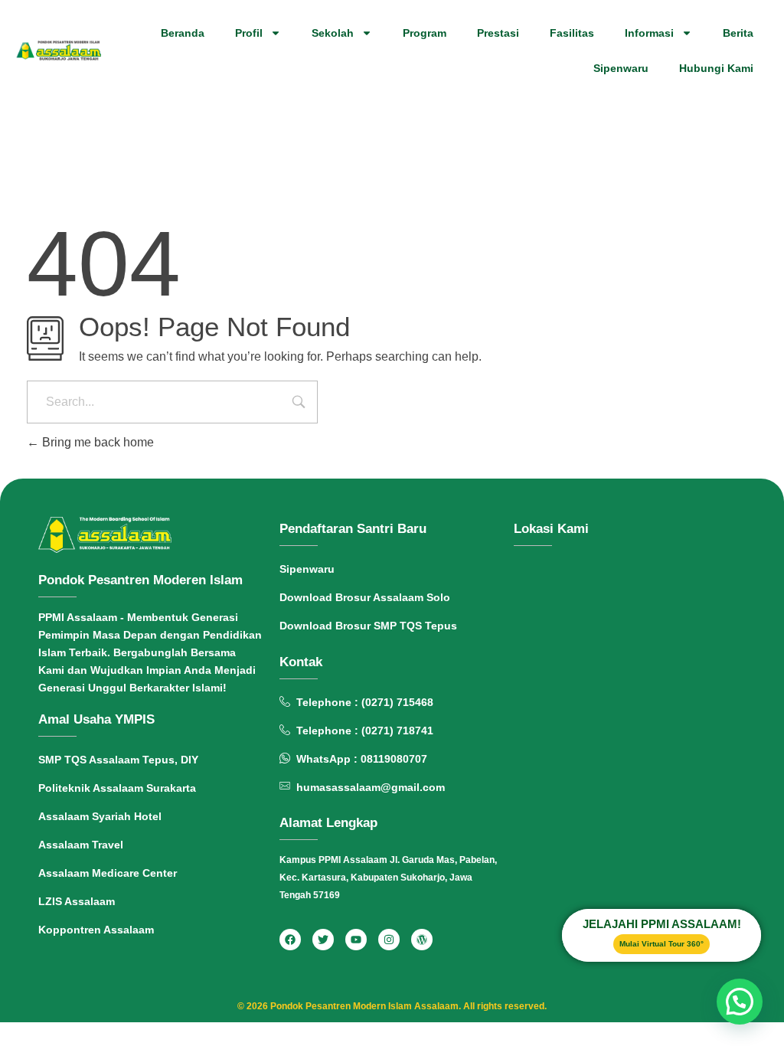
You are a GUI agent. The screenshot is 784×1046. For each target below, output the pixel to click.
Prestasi (498, 33)
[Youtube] (356, 939)
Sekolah (333, 33)
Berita (738, 33)
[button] (740, 1002)
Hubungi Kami (716, 68)
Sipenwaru (620, 68)
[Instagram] (389, 939)
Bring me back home (96, 442)
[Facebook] (290, 939)
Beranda (182, 33)
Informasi (649, 33)
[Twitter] (323, 939)
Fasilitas (572, 33)
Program (424, 33)
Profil (249, 33)
